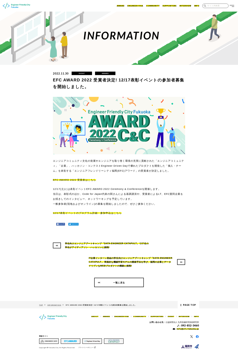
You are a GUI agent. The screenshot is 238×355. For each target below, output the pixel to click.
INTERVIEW (185, 6)
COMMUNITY (153, 6)
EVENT (171, 316)
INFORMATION (54, 305)
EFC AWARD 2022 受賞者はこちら (74, 180)
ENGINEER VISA (135, 6)
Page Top (189, 305)
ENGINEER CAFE (51, 341)
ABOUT (94, 316)
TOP (41, 305)
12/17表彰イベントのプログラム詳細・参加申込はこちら (87, 213)
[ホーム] (16, 6)
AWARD (106, 316)
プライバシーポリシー (86, 347)
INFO (196, 6)
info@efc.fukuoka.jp (188, 329)
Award (121, 6)
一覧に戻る (119, 282)
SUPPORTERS (170, 6)
